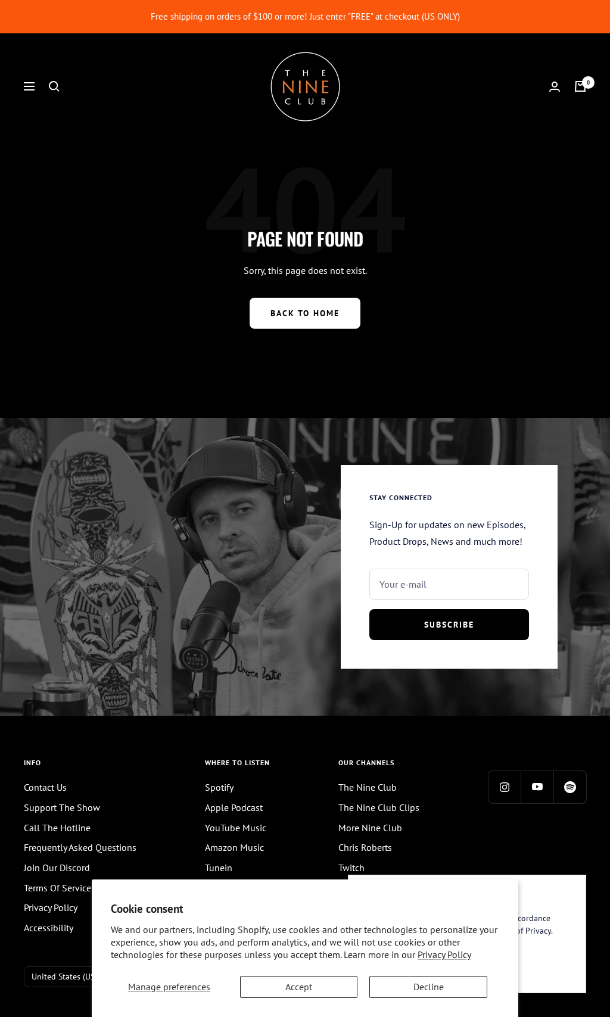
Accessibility (48, 928)
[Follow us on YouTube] (537, 786)
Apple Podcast (234, 807)
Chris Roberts (365, 847)
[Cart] (580, 86)
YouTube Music (235, 828)
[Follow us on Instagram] (504, 786)
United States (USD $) (71, 976)
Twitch (351, 868)
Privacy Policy (444, 954)
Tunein (218, 868)
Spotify (219, 787)
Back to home (305, 313)
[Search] (54, 86)
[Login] (554, 87)
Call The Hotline (57, 828)
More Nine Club (370, 828)
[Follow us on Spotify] (569, 786)
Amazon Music (234, 847)
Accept (298, 987)
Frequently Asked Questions (80, 847)
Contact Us (45, 787)
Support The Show (62, 807)
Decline (428, 987)
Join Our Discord (57, 868)
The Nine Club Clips (378, 807)
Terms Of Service (57, 888)
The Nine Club (367, 787)
